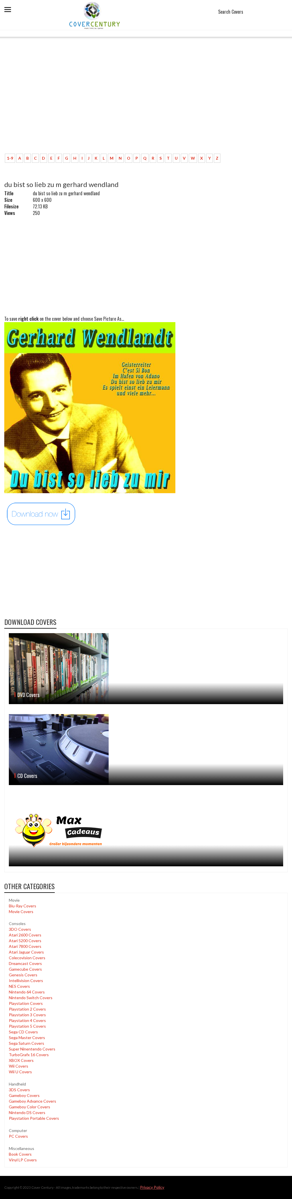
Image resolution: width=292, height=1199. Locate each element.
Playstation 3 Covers (27, 1014)
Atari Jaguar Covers (26, 952)
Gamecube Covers (25, 969)
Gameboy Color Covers (29, 1106)
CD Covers (27, 776)
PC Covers (18, 1136)
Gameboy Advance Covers (32, 1101)
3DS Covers (19, 1089)
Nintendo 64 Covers (27, 991)
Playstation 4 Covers (27, 1020)
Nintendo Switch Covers (30, 997)
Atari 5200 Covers (25, 940)
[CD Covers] (146, 749)
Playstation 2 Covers (27, 1009)
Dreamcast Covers (25, 963)
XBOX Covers (21, 1060)
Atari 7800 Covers (25, 946)
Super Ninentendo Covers (32, 1048)
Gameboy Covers (24, 1095)
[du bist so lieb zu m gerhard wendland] (41, 513)
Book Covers (20, 1154)
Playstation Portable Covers (34, 1118)
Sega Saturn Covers (26, 1043)
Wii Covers (18, 1066)
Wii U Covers (20, 1071)
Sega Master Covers (27, 1037)
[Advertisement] (107, 107)
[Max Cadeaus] (146, 830)
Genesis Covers (23, 974)
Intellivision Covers (26, 980)
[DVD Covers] (146, 668)
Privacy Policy (152, 1187)
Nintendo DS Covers (27, 1112)
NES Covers (19, 986)
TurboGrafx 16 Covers (29, 1054)
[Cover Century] (95, 15)
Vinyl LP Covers (23, 1159)
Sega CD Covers (23, 1031)
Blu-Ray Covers (22, 905)
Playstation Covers (26, 1003)
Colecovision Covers (27, 957)
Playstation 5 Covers (27, 1026)
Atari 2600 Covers (25, 934)
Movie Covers (21, 911)
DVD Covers (28, 695)
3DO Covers (20, 929)
